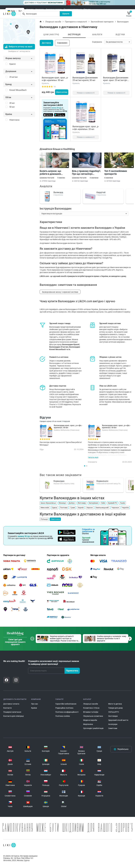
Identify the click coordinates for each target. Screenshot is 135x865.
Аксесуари (112, 724)
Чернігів (125, 508)
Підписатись (72, 670)
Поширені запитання (73, 9)
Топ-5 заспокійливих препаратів (115, 172)
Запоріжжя (93, 503)
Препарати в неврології (76, 22)
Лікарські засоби (53, 22)
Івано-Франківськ (48, 503)
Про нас (87, 9)
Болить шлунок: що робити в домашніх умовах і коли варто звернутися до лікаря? (52, 172)
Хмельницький (102, 508)
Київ (103, 503)
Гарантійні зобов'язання (65, 704)
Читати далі (93, 457)
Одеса (54, 508)
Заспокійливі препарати (102, 22)
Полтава (64, 508)
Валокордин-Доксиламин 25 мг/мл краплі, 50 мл (85, 79)
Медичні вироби (90, 720)
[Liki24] (9, 845)
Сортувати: (97, 42)
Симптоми (112, 728)
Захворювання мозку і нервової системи (60, 292)
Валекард (58, 192)
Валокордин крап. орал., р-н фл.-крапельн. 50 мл (55, 79)
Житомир (82, 503)
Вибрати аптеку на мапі (20, 46)
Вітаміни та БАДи (90, 712)
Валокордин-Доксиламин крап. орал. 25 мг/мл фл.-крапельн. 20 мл (115, 80)
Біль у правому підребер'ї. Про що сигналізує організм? (86, 172)
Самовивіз (62, 43)
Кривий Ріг (112, 503)
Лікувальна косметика (93, 716)
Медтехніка (88, 724)
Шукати (65, 13)
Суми (72, 508)
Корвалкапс (102, 481)
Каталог (29, 9)
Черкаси (115, 508)
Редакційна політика (64, 708)
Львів (122, 503)
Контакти (39, 9)
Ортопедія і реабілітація (93, 728)
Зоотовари (113, 716)
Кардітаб (101, 192)
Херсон (89, 508)
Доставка (46, 43)
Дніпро (72, 503)
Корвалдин (59, 481)
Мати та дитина (115, 704)
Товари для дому (115, 708)
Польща (44, 519)
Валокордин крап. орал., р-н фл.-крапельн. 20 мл (86, 127)
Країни (34, 708)
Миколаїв (45, 508)
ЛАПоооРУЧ (113, 712)
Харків (81, 508)
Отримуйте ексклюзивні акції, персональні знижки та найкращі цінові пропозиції (53, 662)
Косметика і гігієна (91, 708)
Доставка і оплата (54, 9)
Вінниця (62, 503)
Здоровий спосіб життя (118, 720)
